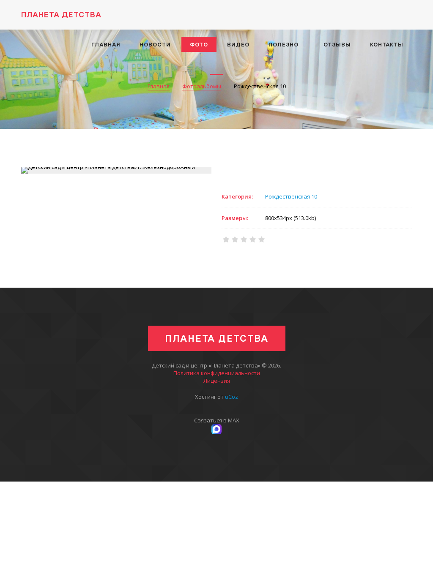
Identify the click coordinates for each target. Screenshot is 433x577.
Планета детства (61, 14)
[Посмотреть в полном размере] (116, 170)
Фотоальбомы (201, 86)
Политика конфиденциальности (216, 373)
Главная (159, 86)
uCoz (231, 396)
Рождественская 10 (291, 196)
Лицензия (216, 380)
